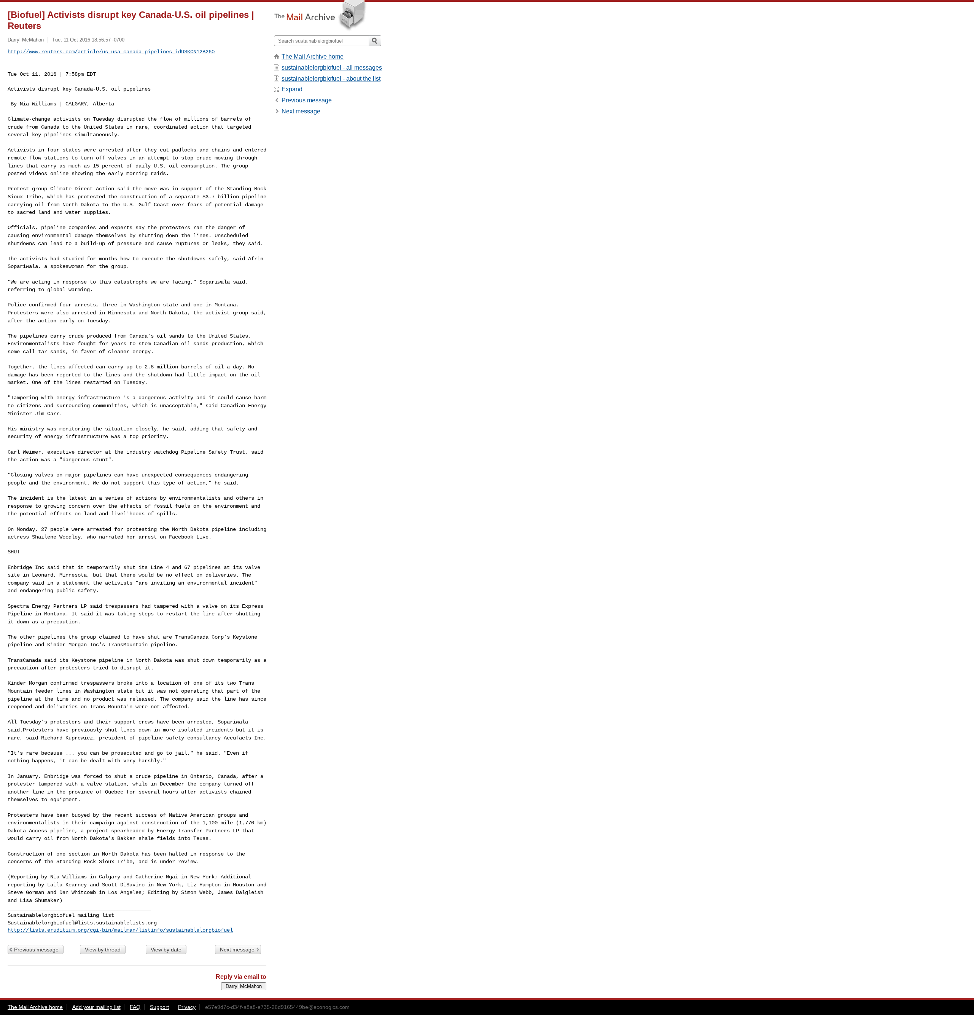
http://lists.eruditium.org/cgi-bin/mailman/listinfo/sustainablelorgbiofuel (120, 930)
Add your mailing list (96, 1007)
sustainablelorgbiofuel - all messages (332, 67)
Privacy (187, 1007)
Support (159, 1007)
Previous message (36, 949)
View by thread (103, 949)
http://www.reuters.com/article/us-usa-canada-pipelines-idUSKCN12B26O (111, 52)
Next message (237, 949)
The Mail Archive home (313, 56)
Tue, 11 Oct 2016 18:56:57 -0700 (88, 40)
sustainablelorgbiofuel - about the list (331, 78)
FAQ (135, 1007)
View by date (166, 949)
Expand (292, 89)
